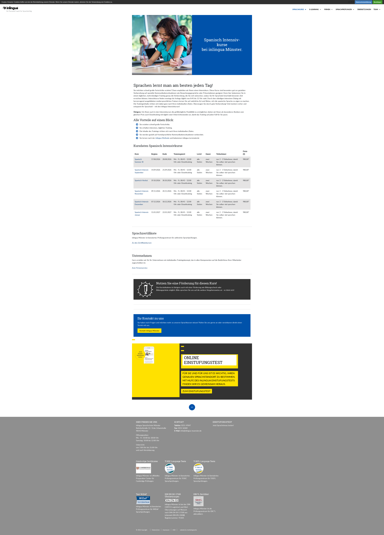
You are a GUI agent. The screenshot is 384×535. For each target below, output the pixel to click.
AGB (174, 530)
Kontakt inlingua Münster (149, 330)
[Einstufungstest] (133, 339)
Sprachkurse (298, 9)
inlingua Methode (162, 138)
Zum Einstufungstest (196, 391)
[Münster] (10, 8)
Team (376, 9)
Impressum (166, 530)
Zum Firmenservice (139, 268)
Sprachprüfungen (344, 9)
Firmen (327, 9)
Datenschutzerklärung (363, 2)
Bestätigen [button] (377, 2)
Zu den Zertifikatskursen (142, 243)
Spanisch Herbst (141, 180)
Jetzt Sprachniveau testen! (223, 425)
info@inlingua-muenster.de (191, 431)
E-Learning (314, 9)
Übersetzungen (364, 9)
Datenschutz (156, 530)
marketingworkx (192, 530)
